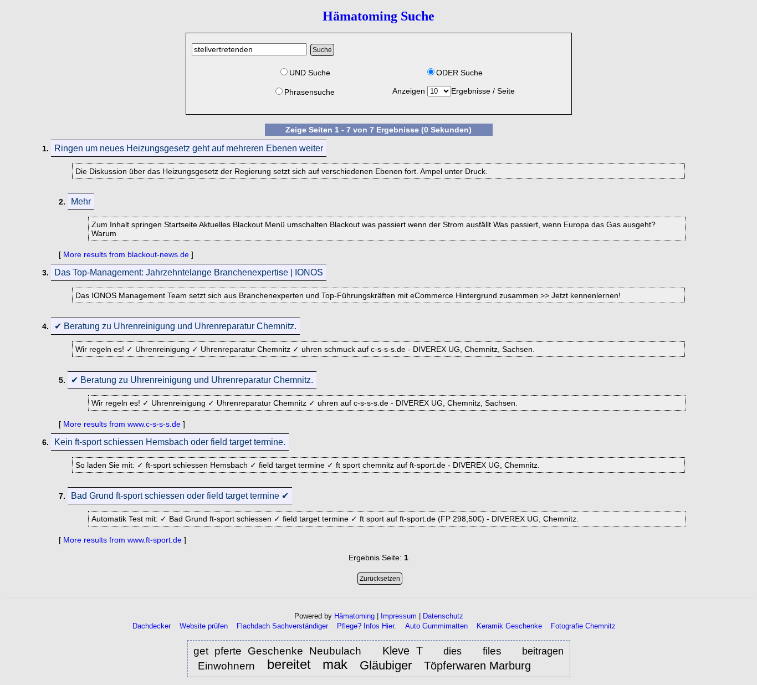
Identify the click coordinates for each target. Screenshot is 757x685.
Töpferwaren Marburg (477, 666)
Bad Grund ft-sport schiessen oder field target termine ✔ (180, 495)
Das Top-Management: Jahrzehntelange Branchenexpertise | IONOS (188, 272)
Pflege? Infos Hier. (366, 626)
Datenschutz (443, 616)
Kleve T (402, 651)
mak (335, 664)
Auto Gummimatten (436, 626)
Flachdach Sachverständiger (282, 626)
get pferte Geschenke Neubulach (277, 651)
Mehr (81, 201)
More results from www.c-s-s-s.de (122, 424)
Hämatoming (354, 616)
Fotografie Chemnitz (583, 626)
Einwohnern (228, 666)
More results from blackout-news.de (126, 254)
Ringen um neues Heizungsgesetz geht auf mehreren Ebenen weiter (188, 148)
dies (452, 651)
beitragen (543, 651)
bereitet (289, 665)
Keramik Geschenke (509, 626)
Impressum (399, 616)
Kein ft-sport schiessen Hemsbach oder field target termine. (169, 442)
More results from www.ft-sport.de (122, 539)
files (492, 651)
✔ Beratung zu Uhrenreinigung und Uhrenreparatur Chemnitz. (175, 326)
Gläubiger (387, 665)
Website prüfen (204, 626)
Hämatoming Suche (378, 16)
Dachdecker (151, 626)
